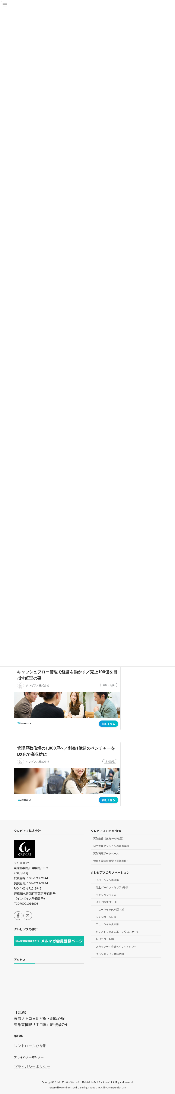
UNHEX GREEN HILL (107, 902)
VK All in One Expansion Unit (112, 1087)
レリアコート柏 (105, 939)
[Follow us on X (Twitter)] (27, 915)
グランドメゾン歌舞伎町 (110, 954)
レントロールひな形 (30, 1045)
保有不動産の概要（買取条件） (111, 860)
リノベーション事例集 (106, 880)
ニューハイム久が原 (107, 924)
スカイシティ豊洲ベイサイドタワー (116, 946)
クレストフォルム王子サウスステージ (117, 931)
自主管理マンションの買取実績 (111, 845)
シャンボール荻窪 (106, 916)
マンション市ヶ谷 (106, 895)
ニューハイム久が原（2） (110, 909)
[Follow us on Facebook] (18, 915)
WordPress (67, 1087)
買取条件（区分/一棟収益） (109, 838)
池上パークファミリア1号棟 (112, 887)
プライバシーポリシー (32, 1067)
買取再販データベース (106, 853)
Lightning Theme (86, 1087)
